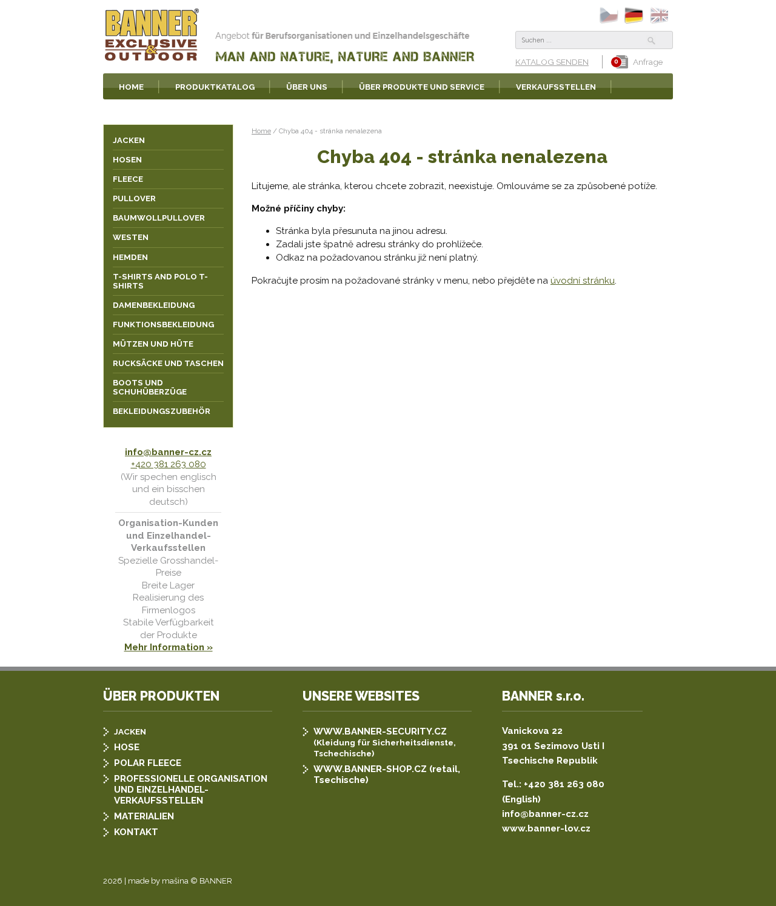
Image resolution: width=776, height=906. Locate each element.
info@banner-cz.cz (168, 452)
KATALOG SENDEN (552, 62)
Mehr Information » (168, 647)
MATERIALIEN (144, 816)
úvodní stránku (582, 280)
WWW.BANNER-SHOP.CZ (370, 769)
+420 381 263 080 (168, 464)
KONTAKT (136, 832)
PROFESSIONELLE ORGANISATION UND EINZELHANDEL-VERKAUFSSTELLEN (190, 789)
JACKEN (130, 731)
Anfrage (648, 62)
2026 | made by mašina (146, 880)
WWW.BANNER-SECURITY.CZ (380, 731)
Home (261, 131)
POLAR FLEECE (147, 763)
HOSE (126, 747)
